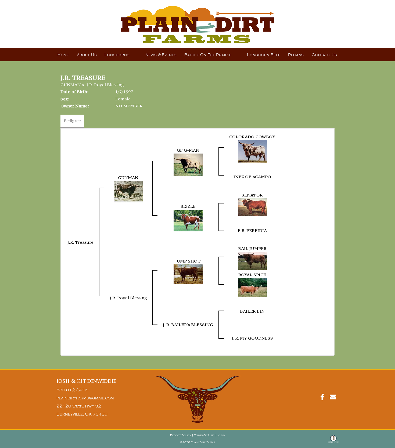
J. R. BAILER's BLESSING (188, 324)
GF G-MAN (188, 150)
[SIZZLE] (188, 220)
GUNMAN (70, 84)
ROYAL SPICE (252, 274)
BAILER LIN (252, 311)
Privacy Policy (180, 435)
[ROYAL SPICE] (252, 287)
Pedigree (72, 120)
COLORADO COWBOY (252, 136)
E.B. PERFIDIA (252, 230)
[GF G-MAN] (188, 164)
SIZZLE (188, 206)
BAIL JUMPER (252, 248)
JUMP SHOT (188, 261)
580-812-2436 (72, 390)
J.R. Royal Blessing (105, 84)
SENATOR (252, 195)
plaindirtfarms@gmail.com (85, 398)
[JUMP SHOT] (188, 273)
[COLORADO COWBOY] (252, 151)
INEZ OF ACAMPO (252, 176)
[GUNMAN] (128, 191)
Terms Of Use (204, 435)
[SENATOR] (252, 206)
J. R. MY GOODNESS (252, 338)
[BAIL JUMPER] (252, 260)
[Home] (197, 399)
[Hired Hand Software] (333, 441)
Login (221, 435)
